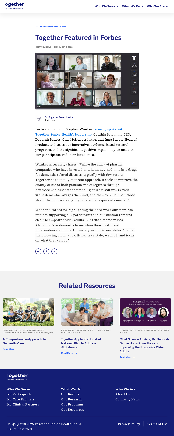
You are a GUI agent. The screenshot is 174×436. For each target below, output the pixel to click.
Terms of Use (157, 424)
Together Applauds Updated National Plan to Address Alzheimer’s (81, 343)
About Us (122, 394)
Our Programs (72, 404)
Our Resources (72, 409)
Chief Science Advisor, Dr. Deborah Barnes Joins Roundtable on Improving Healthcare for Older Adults (144, 345)
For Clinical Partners (23, 404)
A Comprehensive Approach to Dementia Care (24, 341)
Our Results (70, 394)
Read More (8, 349)
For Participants (19, 394)
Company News (127, 399)
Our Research (71, 399)
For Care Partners (21, 399)
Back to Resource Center (53, 27)
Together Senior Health (61, 117)
